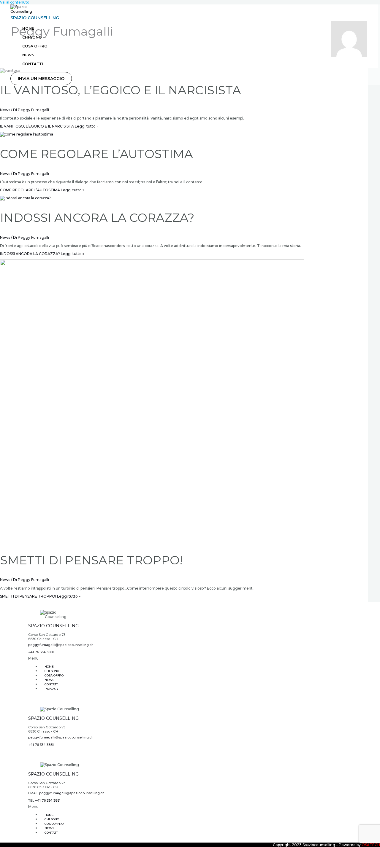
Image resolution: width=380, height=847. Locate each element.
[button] (41, 78)
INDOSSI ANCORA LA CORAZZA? (97, 217)
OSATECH (371, 845)
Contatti (51, 833)
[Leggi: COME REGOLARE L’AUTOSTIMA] (26, 134)
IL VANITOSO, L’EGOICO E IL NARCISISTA (120, 90)
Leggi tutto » (49, 126)
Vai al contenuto (14, 2)
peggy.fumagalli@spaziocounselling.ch (61, 645)
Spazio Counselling (34, 17)
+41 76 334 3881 (41, 652)
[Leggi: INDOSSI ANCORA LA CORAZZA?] (25, 198)
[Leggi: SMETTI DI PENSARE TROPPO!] (152, 541)
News (5, 110)
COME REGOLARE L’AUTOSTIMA (96, 154)
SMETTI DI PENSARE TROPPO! (91, 560)
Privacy (51, 689)
